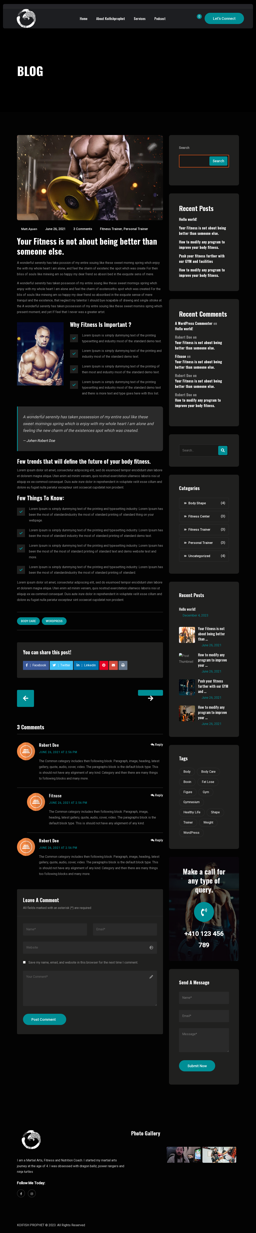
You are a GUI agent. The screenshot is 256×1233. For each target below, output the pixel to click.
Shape (215, 812)
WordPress (54, 621)
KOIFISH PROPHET (30, 1225)
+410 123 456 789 (204, 939)
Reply (159, 745)
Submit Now (197, 1066)
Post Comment (43, 1019)
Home (83, 18)
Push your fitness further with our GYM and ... (213, 686)
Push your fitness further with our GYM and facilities (202, 258)
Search (184, 148)
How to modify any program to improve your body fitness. (202, 244)
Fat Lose (208, 782)
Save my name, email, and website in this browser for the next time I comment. (83, 962)
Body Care (28, 621)
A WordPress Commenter (193, 323)
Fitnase (55, 796)
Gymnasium (191, 802)
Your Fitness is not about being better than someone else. (202, 230)
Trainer (188, 822)
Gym (206, 792)
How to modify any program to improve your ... (212, 660)
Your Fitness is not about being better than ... (211, 634)
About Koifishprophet (110, 18)
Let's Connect (224, 18)
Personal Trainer (136, 229)
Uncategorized (199, 556)
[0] (196, 18)
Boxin (187, 782)
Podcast (160, 18)
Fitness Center (199, 516)
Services (140, 18)
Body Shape (197, 503)
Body (187, 772)
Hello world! (188, 219)
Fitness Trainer (111, 229)
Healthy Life (191, 812)
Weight (208, 822)
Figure (187, 792)
